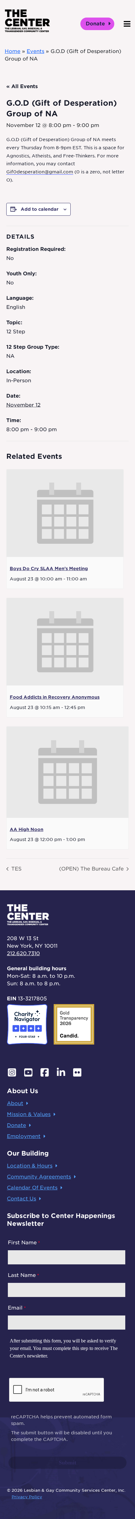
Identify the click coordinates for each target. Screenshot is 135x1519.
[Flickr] (77, 1073)
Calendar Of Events (32, 1188)
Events (35, 51)
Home (12, 51)
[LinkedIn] (61, 1073)
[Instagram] (12, 1073)
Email (15, 1308)
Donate (96, 24)
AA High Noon (26, 829)
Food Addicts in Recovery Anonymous (55, 697)
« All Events (22, 86)
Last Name (22, 1275)
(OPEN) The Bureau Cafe (92, 869)
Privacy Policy (27, 1497)
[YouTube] (28, 1073)
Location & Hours (29, 1166)
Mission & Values (29, 1114)
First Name (22, 1243)
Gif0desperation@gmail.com (39, 171)
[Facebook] (45, 1073)
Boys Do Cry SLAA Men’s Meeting (49, 568)
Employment (23, 1136)
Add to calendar (39, 209)
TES (16, 869)
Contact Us (21, 1199)
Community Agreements (39, 1177)
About (15, 1103)
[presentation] (65, 513)
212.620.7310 (23, 953)
